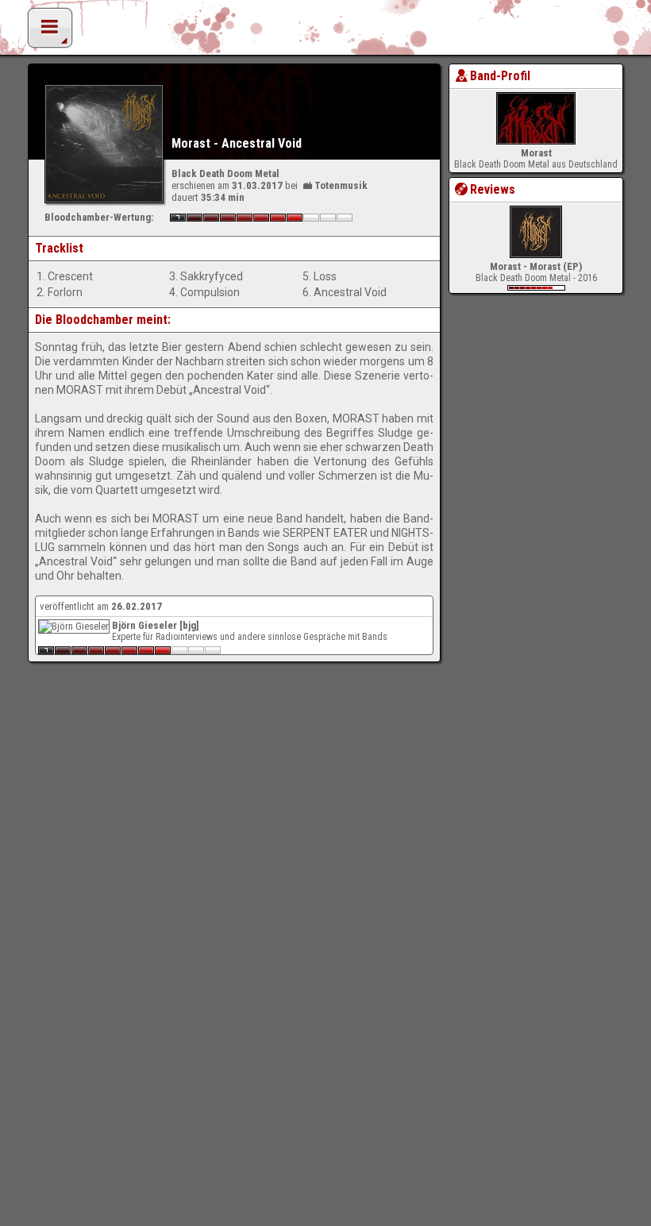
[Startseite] (325, 32)
